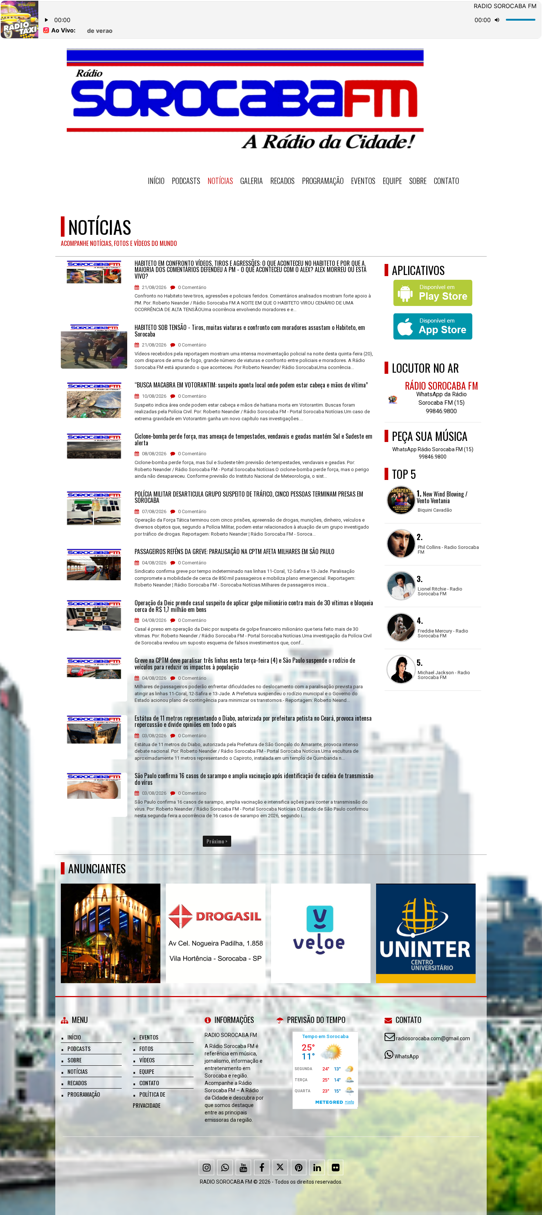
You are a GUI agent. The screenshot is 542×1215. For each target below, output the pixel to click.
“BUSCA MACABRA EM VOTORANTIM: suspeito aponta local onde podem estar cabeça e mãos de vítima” (251, 385)
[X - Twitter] (280, 1167)
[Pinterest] (298, 1167)
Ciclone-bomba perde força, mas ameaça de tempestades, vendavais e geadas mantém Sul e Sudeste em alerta (253, 439)
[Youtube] (243, 1167)
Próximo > (216, 841)
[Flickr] (335, 1167)
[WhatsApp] (225, 1167)
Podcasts (186, 180)
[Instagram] (206, 1167)
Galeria (251, 180)
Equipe (392, 180)
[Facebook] (262, 1167)
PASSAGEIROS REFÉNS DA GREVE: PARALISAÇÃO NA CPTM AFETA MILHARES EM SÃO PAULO (234, 552)
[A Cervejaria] (111, 920)
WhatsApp (407, 1056)
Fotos (146, 1048)
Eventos (363, 180)
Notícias (220, 180)
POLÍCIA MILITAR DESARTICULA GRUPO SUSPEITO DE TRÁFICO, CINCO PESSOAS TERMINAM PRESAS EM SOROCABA (249, 497)
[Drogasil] (216, 920)
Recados (282, 180)
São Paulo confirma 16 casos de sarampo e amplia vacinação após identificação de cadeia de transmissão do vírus (254, 779)
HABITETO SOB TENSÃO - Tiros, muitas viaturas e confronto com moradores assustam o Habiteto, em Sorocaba (250, 330)
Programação (323, 180)
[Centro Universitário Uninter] (426, 920)
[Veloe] (321, 920)
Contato (446, 180)
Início (156, 180)
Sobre (418, 180)
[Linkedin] (317, 1167)
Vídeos (147, 1060)
